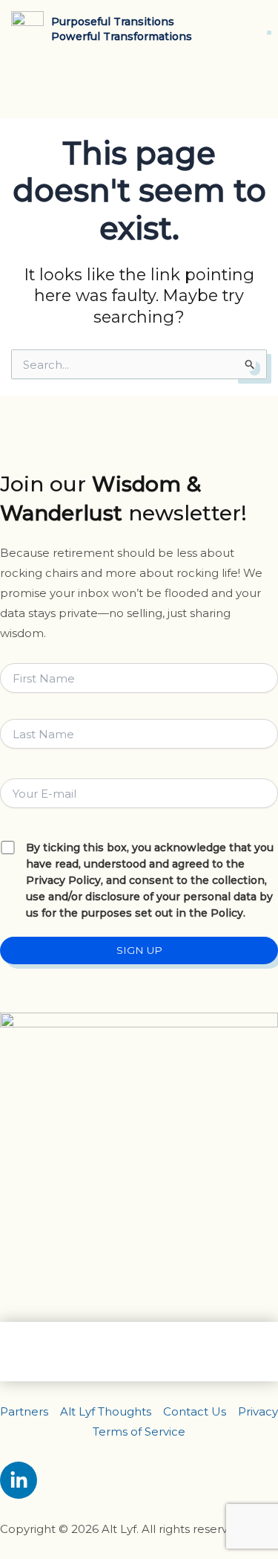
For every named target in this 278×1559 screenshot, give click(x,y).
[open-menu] (264, 28)
